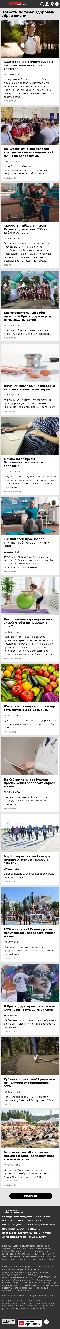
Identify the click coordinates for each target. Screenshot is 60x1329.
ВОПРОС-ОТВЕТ (12, 491)
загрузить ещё (30, 1196)
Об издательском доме (17, 1216)
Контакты (34, 1229)
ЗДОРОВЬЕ (10, 411)
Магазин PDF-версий (28, 1220)
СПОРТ (7, 265)
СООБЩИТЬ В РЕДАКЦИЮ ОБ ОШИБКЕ (24, 1237)
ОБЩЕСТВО (10, 101)
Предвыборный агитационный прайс (26, 1233)
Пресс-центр (42, 1216)
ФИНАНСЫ (10, 732)
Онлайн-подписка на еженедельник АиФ (28, 1224)
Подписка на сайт (14, 1229)
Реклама (7, 1220)
